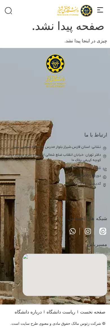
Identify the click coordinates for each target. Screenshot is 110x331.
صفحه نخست (92, 312)
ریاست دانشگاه (61, 312)
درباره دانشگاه (28, 312)
